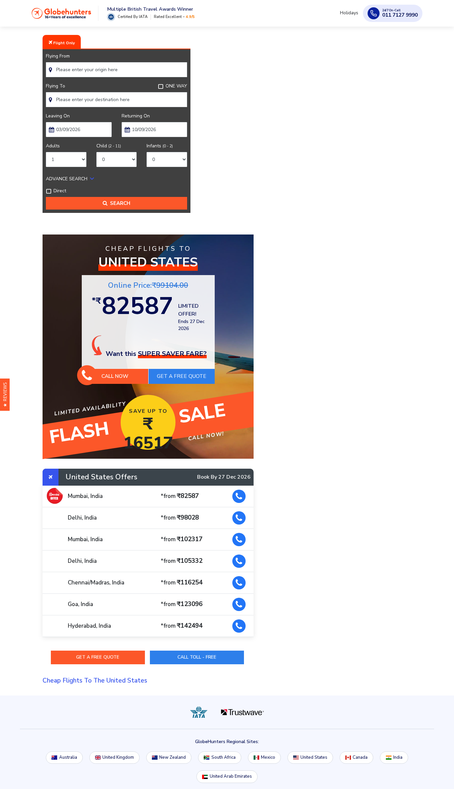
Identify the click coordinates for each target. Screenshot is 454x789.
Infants (160, 146)
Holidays (350, 16)
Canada (360, 757)
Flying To (55, 86)
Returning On (136, 116)
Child (108, 146)
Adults (53, 146)
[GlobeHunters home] (61, 15)
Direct (60, 191)
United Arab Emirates (231, 776)
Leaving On (58, 116)
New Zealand (172, 757)
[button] (5, 395)
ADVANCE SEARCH (66, 179)
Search (118, 203)
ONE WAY (176, 86)
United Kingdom (118, 757)
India (397, 757)
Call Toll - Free (196, 657)
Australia (68, 757)
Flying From (58, 56)
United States (313, 757)
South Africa (223, 757)
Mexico (268, 757)
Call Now (114, 376)
